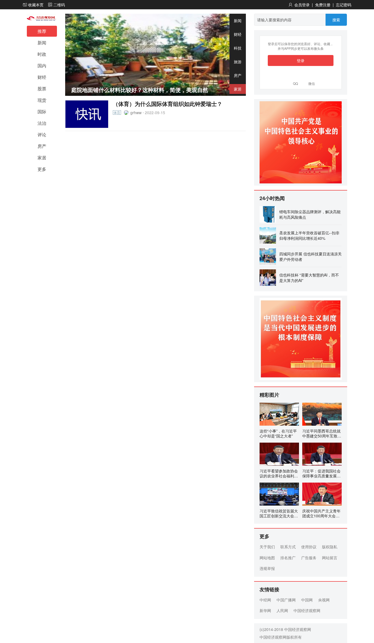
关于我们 (267, 546)
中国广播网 (286, 599)
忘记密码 (343, 4)
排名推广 (288, 557)
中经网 (265, 599)
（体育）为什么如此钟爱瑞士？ (167, 104)
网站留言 (329, 557)
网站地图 (267, 557)
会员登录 (302, 4)
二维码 (59, 4)
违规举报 (267, 568)
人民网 (282, 610)
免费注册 (322, 4)
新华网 (265, 610)
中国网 (307, 599)
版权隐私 (329, 546)
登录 (300, 60)
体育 (117, 112)
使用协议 (309, 546)
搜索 (336, 19)
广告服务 (309, 557)
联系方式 (288, 546)
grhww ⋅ (136, 112)
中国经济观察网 (307, 610)
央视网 (324, 599)
